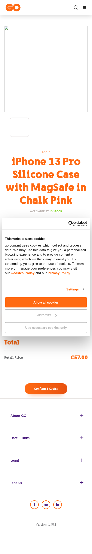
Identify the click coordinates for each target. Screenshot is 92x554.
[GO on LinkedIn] (57, 504)
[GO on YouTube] (46, 504)
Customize (44, 315)
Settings (72, 289)
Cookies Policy (22, 273)
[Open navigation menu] (84, 7)
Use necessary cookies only (46, 327)
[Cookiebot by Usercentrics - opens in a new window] (68, 223)
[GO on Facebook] (34, 504)
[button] (19, 127)
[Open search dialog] (76, 7)
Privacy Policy (59, 273)
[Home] (13, 7)
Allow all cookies (46, 302)
